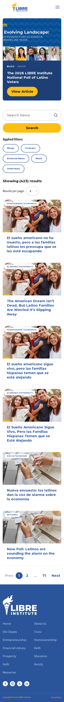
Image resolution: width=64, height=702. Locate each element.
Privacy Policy (56, 697)
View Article (22, 92)
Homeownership (45, 640)
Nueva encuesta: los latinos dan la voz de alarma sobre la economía (32, 494)
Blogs (10, 148)
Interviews (13, 168)
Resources (9, 672)
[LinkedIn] (26, 683)
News (39, 158)
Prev (9, 576)
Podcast (30, 148)
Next (56, 576)
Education (40, 656)
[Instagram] (12, 683)
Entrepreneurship (14, 640)
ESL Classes (10, 631)
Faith (37, 648)
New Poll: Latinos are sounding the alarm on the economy (31, 553)
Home (7, 623)
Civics (37, 631)
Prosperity (9, 656)
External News (16, 158)
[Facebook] (5, 683)
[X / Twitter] (19, 683)
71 (44, 576)
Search (32, 128)
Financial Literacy (14, 648)
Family (38, 664)
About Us (40, 623)
